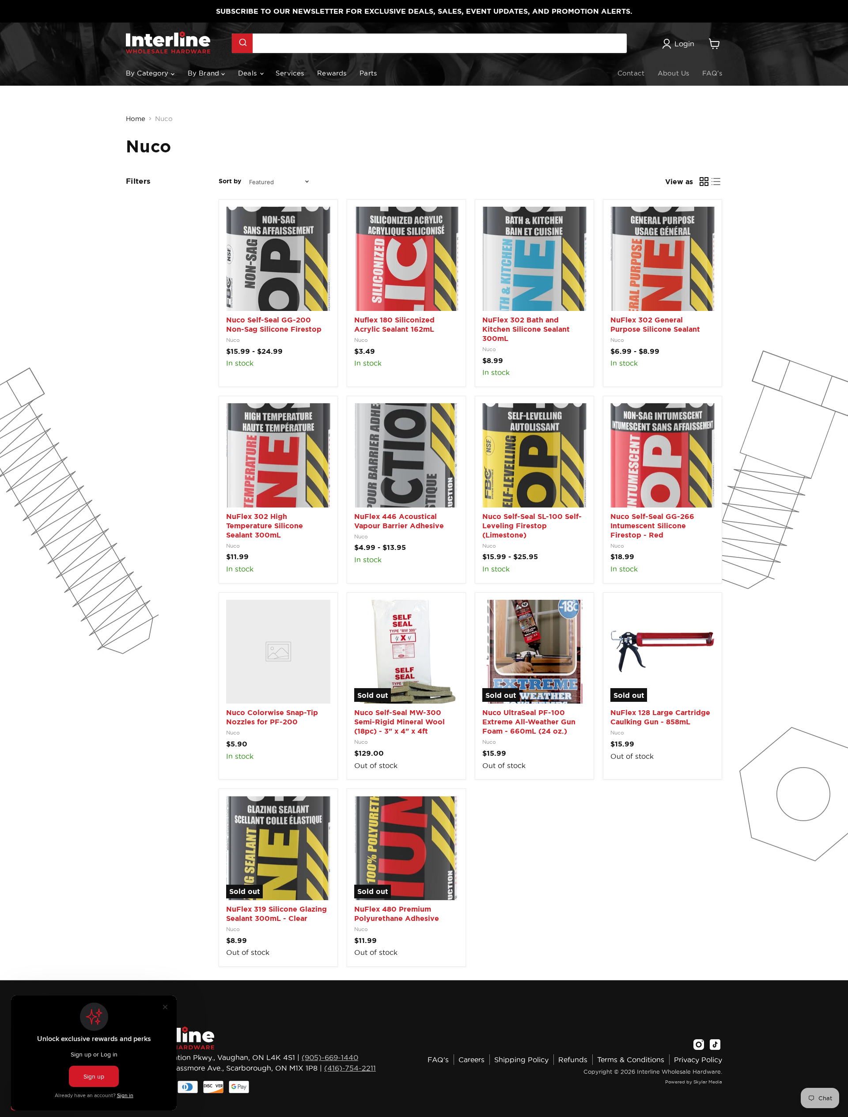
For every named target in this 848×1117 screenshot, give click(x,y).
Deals (248, 73)
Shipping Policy (521, 1060)
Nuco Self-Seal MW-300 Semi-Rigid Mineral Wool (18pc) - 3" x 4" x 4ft (399, 721)
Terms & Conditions (630, 1060)
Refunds (572, 1060)
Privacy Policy (698, 1060)
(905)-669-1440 (330, 1057)
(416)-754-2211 (350, 1068)
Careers (471, 1060)
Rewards (331, 73)
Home (135, 118)
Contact (630, 73)
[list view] (716, 181)
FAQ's (712, 73)
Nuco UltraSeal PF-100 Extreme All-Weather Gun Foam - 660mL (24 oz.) (528, 721)
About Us (673, 73)
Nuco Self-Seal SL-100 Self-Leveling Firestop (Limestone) (532, 525)
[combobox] (429, 43)
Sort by (230, 181)
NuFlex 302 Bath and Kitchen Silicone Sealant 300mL (526, 329)
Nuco (233, 340)
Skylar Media (707, 1081)
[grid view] (704, 181)
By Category (148, 73)
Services (290, 73)
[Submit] (242, 43)
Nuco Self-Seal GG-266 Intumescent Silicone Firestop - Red (652, 525)
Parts (368, 73)
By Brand (204, 73)
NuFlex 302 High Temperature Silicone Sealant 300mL (264, 525)
